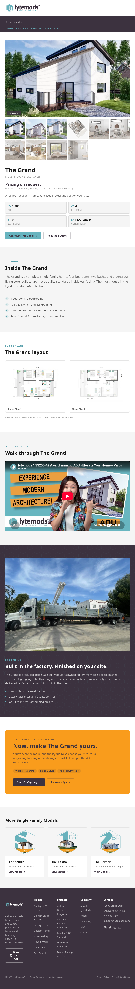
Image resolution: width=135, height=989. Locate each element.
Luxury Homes (42, 925)
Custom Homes (42, 930)
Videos (84, 915)
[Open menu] (126, 8)
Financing (85, 921)
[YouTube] (114, 927)
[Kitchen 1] (15, 150)
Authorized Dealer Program (63, 910)
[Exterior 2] (36, 129)
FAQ (82, 926)
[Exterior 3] (57, 129)
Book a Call (16, 955)
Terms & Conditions (121, 977)
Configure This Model (21, 235)
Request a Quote (57, 235)
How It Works (41, 941)
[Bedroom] (57, 150)
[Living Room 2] (120, 129)
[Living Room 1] (99, 129)
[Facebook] (109, 927)
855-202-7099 (111, 916)
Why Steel (39, 947)
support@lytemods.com (117, 920)
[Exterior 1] (15, 129)
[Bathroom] (78, 150)
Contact (84, 932)
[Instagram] (105, 927)
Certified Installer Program (62, 923)
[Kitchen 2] (36, 150)
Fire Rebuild (40, 953)
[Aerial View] (78, 129)
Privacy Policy (103, 977)
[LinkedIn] (119, 927)
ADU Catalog (16, 22)
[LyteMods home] (22, 8)
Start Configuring (27, 782)
